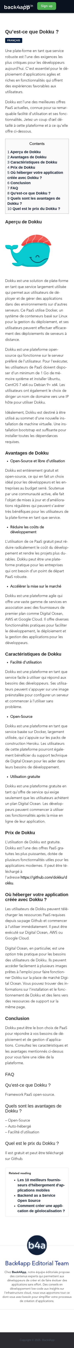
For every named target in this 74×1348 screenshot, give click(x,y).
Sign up (46, 6)
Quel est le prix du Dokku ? (33, 209)
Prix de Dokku (21, 167)
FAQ (12, 188)
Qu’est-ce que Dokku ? (29, 193)
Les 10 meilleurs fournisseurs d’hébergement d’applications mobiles (41, 1185)
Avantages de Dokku (27, 157)
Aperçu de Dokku (24, 152)
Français (13, 40)
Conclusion (19, 183)
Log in (28, 6)
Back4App (19, 1272)
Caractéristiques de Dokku (32, 162)
